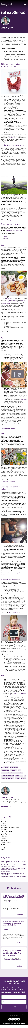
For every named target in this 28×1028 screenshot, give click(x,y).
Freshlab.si (22, 1023)
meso (9, 300)
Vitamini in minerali (6, 846)
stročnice (24, 399)
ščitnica (19, 773)
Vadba (3, 844)
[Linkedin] (12, 1019)
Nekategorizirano (6, 833)
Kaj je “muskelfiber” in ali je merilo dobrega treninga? (14, 896)
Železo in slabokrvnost (8, 428)
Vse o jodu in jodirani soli (9, 481)
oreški (7, 298)
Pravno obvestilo (14, 1015)
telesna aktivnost (7, 778)
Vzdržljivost (4, 848)
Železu (6, 238)
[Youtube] (18, 1019)
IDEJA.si (16, 1023)
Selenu (6, 236)
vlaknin (18, 647)
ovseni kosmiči (13, 302)
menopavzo (12, 137)
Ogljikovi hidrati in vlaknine (9, 835)
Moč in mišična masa (7, 831)
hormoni (13, 770)
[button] (25, 4)
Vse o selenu (5, 333)
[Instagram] (15, 1019)
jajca (13, 300)
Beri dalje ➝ (21, 914)
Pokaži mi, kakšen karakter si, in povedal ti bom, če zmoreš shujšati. (13, 865)
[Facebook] (9, 1019)
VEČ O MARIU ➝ (6, 806)
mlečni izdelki (6, 303)
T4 (25, 775)
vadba (17, 778)
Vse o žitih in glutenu (15, 612)
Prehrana (4, 838)
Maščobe (3, 825)
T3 (21, 775)
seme (23, 300)
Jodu (5, 240)
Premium (4, 840)
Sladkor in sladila (6, 842)
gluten (6, 767)
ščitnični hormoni (8, 775)
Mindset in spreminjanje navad (10, 827)
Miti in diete (4, 829)
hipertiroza (14, 767)
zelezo (23, 778)
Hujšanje (3, 823)
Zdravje (3, 849)
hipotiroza (5, 770)
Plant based (4, 836)
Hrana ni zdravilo (7, 221)
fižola (13, 310)
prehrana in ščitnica (8, 773)
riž (8, 302)
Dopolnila (4, 822)
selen (17, 775)
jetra (6, 389)
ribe (11, 298)
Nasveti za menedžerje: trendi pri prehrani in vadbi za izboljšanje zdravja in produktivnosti (13, 870)
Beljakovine (4, 820)
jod (19, 770)
